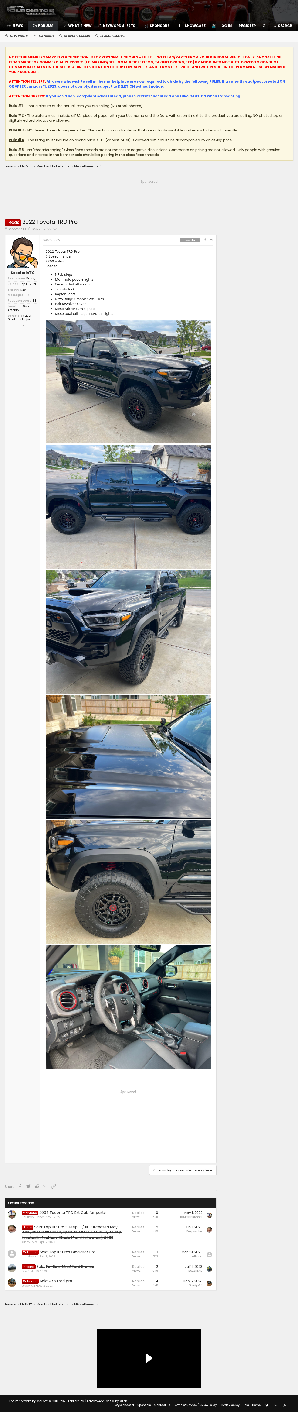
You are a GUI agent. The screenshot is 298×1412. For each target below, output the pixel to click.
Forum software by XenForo (47, 1401)
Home (256, 1405)
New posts (18, 36)
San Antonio (18, 308)
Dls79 (25, 1271)
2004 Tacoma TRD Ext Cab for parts (72, 1212)
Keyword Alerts (119, 25)
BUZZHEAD (195, 1271)
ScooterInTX (17, 229)
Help (246, 1405)
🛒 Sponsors (157, 25)
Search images (112, 36)
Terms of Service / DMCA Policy (195, 1405)
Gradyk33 (28, 1286)
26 (24, 290)
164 (27, 295)
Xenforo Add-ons (109, 1401)
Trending (46, 36)
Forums (46, 25)
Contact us (162, 1405)
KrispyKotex (29, 1242)
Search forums (77, 36)
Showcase (195, 25)
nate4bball (29, 1256)
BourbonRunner (33, 1217)
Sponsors (144, 1405)
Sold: (72, 1232)
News (18, 25)
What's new (80, 25)
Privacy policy (230, 1405)
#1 (211, 240)
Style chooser (124, 1405)
